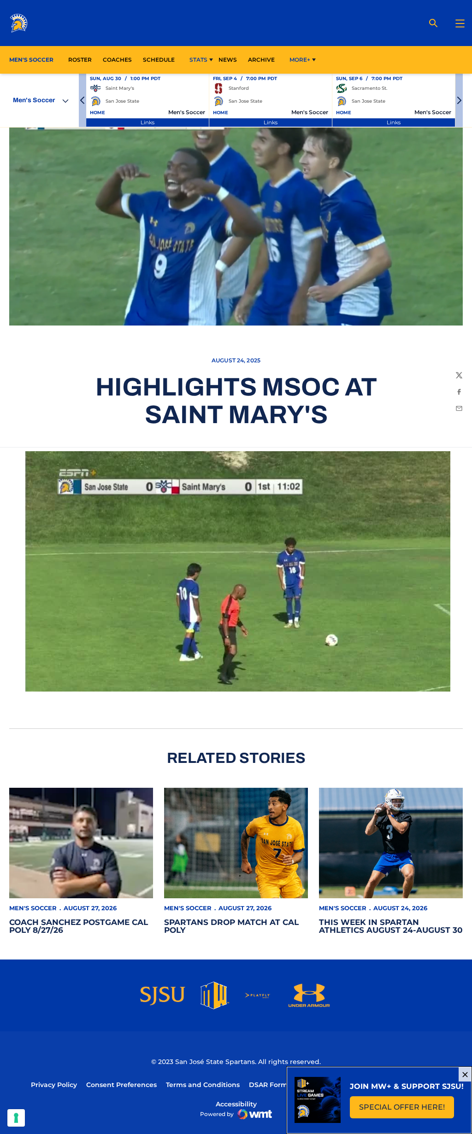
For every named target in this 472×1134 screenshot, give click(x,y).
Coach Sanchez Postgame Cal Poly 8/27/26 (78, 926)
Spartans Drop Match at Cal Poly (231, 926)
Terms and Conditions (203, 1085)
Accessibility (236, 1103)
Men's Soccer (33, 908)
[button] (82, 100)
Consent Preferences (121, 1085)
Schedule (159, 59)
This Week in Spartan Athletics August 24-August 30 (391, 926)
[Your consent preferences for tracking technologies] (16, 1118)
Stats (198, 59)
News (227, 59)
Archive (261, 59)
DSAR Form (268, 1085)
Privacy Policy (54, 1085)
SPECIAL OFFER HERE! (406, 1110)
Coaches (117, 59)
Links (147, 122)
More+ (299, 59)
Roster (80, 59)
